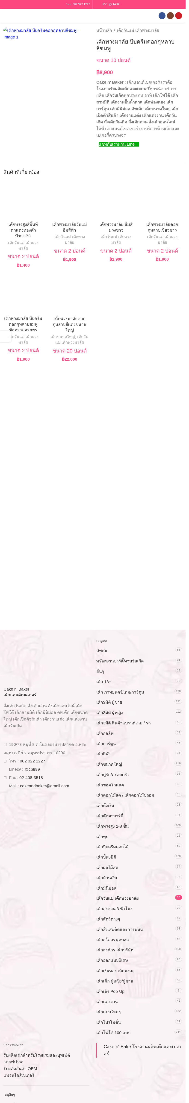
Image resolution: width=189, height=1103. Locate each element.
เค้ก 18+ (103, 681)
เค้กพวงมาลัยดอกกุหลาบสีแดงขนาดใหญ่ (69, 324)
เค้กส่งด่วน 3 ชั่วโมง (114, 908)
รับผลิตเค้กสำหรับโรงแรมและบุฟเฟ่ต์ (36, 1055)
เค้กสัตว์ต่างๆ (108, 919)
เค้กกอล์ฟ (105, 733)
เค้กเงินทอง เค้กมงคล (115, 970)
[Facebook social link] (162, 15)
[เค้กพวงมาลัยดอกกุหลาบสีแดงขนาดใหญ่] (69, 294)
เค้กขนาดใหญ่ (62, 337)
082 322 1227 (81, 4)
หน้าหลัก (104, 30)
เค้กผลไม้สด (107, 867)
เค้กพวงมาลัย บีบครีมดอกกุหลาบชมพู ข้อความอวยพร (23, 324)
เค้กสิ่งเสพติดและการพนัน (119, 929)
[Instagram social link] (170, 15)
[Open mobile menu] (5, 15)
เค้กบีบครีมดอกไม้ (112, 846)
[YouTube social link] (178, 15)
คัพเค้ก (102, 650)
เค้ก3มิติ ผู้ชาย (109, 702)
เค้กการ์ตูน (106, 743)
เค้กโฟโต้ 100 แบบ (113, 1032)
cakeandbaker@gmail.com (44, 786)
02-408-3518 (31, 777)
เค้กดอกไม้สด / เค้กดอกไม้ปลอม (125, 795)
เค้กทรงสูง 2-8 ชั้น (112, 826)
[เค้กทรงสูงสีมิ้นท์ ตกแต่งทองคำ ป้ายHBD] (23, 200)
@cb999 (114, 4)
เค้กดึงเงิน (105, 805)
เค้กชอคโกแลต (110, 785)
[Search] (13, 15)
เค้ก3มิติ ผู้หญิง (109, 712)
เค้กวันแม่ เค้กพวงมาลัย (138, 30)
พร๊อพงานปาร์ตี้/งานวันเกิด (120, 661)
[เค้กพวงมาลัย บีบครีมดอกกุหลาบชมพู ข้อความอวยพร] (23, 294)
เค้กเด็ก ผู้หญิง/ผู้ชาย (114, 981)
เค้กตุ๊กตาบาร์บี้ (109, 816)
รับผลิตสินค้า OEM (20, 1068)
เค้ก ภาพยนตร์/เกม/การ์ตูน (120, 692)
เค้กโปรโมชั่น (108, 1022)
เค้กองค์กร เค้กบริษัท (114, 950)
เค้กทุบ (102, 836)
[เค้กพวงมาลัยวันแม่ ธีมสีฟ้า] (69, 200)
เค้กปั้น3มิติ (106, 857)
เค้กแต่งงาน (107, 1001)
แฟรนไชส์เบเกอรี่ (18, 1075)
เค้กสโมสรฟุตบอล (112, 940)
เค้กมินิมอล (106, 888)
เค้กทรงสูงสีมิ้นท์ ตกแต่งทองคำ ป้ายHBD (23, 230)
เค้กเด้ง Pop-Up (110, 991)
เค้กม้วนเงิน (106, 878)
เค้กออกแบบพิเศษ (112, 960)
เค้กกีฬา (103, 754)
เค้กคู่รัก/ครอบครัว (112, 774)
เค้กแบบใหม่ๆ (108, 1012)
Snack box (13, 1062)
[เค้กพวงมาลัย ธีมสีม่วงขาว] (116, 200)
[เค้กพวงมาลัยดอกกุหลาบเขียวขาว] (162, 200)
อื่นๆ (100, 671)
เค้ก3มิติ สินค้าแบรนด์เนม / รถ (123, 723)
